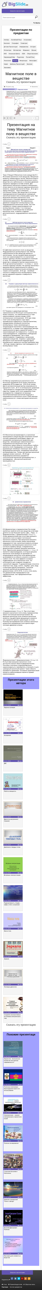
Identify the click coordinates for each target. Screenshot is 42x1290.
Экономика (7, 67)
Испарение (7, 735)
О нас (5, 1284)
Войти (37, 23)
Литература (7, 50)
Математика (17, 50)
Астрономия (27, 40)
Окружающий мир (9, 57)
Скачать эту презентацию (21, 82)
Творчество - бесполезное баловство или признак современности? (12, 1060)
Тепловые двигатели (10, 987)
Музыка (34, 50)
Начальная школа (14, 53)
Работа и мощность (10, 791)
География (15, 43)
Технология (7, 60)
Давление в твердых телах (12, 847)
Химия (6, 64)
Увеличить (34, 86)
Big (18, 4)
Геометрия (24, 43)
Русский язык (30, 57)
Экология (29, 64)
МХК (5, 53)
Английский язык (16, 40)
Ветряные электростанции (12, 875)
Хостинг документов (16, 1287)
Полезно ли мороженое (11, 1143)
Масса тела (7, 931)
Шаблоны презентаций (17, 64)
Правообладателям (16, 1284)
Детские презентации (10, 47)
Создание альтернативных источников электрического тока (12, 1016)
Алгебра (6, 40)
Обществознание (32, 53)
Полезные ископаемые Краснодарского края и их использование (12, 1088)
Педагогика (20, 57)
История (33, 47)
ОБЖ (23, 53)
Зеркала (6, 959)
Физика (15, 60)
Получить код (9, 86)
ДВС (5, 763)
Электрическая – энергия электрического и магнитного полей (13, 1116)
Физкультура (23, 60)
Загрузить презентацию (17, 11)
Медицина (26, 50)
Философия (33, 60)
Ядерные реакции (9, 707)
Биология (7, 43)
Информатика (24, 47)
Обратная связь (30, 1284)
